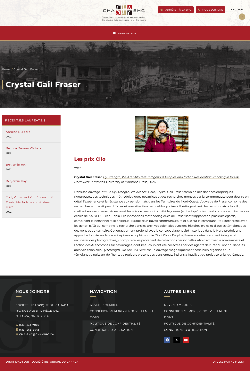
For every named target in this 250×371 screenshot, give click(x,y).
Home (6, 69)
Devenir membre (104, 304)
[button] (242, 16)
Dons (94, 317)
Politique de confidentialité (115, 323)
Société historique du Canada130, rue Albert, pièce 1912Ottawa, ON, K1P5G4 (42, 311)
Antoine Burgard (18, 131)
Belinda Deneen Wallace (23, 148)
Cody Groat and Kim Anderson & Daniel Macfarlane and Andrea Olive (29, 202)
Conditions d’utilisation (111, 329)
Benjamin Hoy (16, 164)
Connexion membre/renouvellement (122, 311)
